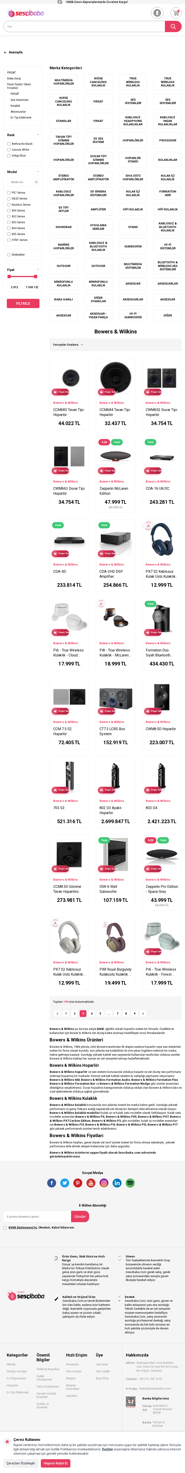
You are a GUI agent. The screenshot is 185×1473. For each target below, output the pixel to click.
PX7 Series (18, 192)
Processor (167, 140)
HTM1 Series (20, 240)
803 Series (18, 222)
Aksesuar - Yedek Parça (98, 315)
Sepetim (71, 1395)
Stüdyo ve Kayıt (17, 1371)
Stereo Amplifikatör (63, 177)
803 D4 (151, 808)
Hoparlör (12, 1385)
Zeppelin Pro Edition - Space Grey (162, 889)
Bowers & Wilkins (65, 402)
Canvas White (20, 149)
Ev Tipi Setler (63, 209)
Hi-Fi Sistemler (168, 246)
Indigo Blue (19, 155)
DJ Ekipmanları (16, 1378)
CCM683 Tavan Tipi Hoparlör (68, 412)
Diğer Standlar (98, 299)
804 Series (18, 228)
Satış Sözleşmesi (48, 1386)
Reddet (107, 1449)
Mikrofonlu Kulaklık (63, 283)
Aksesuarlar (18, 111)
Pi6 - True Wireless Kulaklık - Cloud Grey (68, 653)
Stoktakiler (18, 254)
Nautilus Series (21, 204)
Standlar (63, 121)
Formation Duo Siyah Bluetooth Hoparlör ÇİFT (158, 653)
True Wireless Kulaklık (133, 82)
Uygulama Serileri (98, 226)
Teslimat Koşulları (48, 1369)
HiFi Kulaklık (133, 209)
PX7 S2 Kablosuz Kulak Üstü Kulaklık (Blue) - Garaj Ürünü (161, 574)
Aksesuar (132, 283)
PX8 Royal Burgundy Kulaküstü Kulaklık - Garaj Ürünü (115, 972)
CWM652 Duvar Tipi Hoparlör (161, 412)
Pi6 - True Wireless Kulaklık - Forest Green (161, 972)
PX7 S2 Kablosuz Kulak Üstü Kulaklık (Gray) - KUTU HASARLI (68, 972)
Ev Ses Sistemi (98, 140)
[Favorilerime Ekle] (83, 369)
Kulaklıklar (167, 160)
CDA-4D (59, 571)
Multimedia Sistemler (133, 265)
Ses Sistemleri (20, 100)
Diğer (168, 315)
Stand (133, 227)
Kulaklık (15, 105)
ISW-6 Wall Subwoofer (108, 889)
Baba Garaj (14, 78)
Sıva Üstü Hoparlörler (133, 177)
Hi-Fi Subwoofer (133, 315)
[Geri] (57, 1013)
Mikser (11, 1364)
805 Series (18, 234)
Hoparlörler (133, 140)
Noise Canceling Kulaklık (98, 82)
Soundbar (64, 227)
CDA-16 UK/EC (157, 488)
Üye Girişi (102, 1364)
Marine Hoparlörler (63, 246)
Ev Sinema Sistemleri (98, 193)
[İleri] (143, 1013)
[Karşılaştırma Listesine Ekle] (83, 362)
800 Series (18, 210)
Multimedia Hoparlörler (63, 82)
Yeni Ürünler (73, 1371)
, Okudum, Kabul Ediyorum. (42, 1227)
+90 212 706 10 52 (150, 1378)
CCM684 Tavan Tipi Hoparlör (114, 412)
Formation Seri (167, 193)
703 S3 (59, 808)
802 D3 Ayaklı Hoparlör (110, 810)
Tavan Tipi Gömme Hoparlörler (63, 140)
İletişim (71, 1378)
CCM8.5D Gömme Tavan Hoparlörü (67, 889)
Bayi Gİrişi (102, 1378)
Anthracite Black (22, 143)
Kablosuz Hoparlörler (63, 193)
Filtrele (23, 303)
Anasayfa (72, 1364)
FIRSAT (11, 72)
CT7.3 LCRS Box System (112, 731)
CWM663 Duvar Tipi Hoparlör (69, 491)
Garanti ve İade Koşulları (46, 1395)
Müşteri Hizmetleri (72, 1387)
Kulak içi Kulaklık (168, 177)
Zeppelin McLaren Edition (113, 491)
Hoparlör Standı (133, 159)
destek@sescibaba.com (155, 1388)
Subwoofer (133, 246)
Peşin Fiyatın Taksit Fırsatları (19, 86)
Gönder (80, 1216)
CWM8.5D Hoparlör (161, 729)
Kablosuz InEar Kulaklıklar (167, 121)
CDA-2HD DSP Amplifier (111, 574)
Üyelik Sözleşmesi (44, 1377)
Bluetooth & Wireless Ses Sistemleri (168, 266)
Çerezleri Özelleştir (21, 1463)
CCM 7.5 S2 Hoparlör (62, 731)
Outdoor (63, 266)
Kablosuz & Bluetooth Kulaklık (168, 227)
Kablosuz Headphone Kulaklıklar (132, 121)
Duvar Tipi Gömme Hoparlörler (98, 159)
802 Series (18, 216)
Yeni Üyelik (103, 1371)
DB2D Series (19, 198)
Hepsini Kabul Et (55, 1463)
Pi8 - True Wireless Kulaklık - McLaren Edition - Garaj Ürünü (115, 653)
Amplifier (98, 209)
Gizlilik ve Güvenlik (43, 1405)
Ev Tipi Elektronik (21, 117)
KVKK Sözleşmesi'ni (23, 1227)
